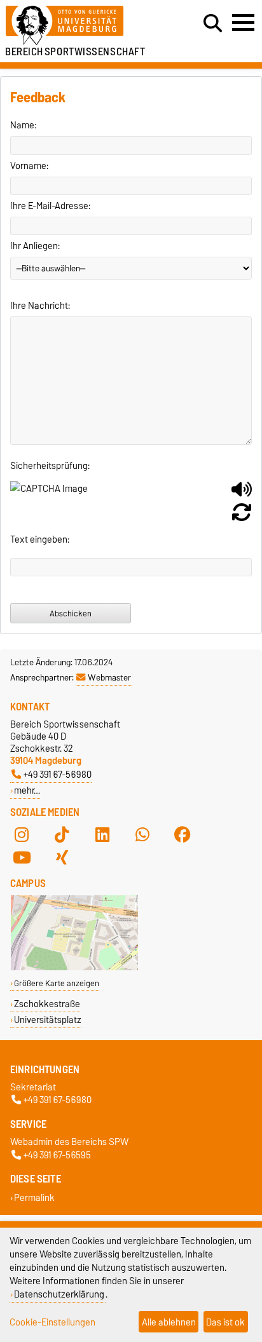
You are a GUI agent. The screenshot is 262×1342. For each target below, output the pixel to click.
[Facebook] (182, 835)
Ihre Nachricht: (40, 305)
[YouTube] (21, 857)
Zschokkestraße (47, 1004)
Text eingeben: (39, 539)
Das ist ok (225, 1322)
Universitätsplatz (47, 1019)
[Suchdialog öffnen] (212, 23)
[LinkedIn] (102, 835)
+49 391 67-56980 (58, 774)
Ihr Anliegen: (35, 246)
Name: (23, 125)
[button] (241, 494)
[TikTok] (61, 835)
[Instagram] (21, 835)
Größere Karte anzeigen (56, 983)
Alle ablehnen (169, 1322)
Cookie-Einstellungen (52, 1322)
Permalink (34, 1197)
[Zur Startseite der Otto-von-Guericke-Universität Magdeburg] (80, 25)
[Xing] (61, 857)
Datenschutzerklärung (59, 1294)
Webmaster (109, 677)
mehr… (27, 790)
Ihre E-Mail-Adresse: (50, 206)
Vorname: (29, 165)
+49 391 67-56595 (57, 1155)
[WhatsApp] (142, 835)
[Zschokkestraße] (74, 967)
